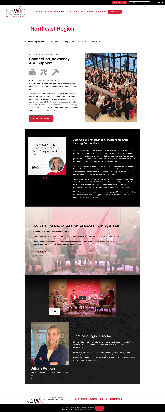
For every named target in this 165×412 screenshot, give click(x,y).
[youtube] (159, 2)
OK (99, 408)
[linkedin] (162, 2)
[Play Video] (82, 298)
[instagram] (155, 2)
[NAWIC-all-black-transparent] (35, 396)
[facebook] (152, 2)
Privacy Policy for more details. (82, 409)
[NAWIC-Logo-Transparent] (15, 6)
